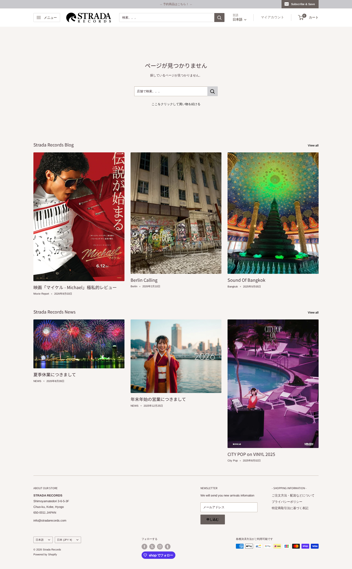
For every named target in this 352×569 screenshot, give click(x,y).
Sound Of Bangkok (246, 280)
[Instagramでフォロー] (160, 546)
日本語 (40, 539)
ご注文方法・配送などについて (293, 495)
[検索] (219, 17)
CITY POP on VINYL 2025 (251, 454)
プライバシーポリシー (287, 501)
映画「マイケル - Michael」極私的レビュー (75, 287)
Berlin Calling (144, 280)
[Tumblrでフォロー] (167, 546)
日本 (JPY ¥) (64, 539)
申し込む (213, 519)
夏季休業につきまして (54, 374)
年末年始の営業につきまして (158, 399)
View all (313, 145)
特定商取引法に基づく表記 (290, 508)
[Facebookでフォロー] (144, 546)
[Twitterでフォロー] (152, 546)
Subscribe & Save (303, 4)
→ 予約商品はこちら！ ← (176, 4)
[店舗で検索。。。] (212, 91)
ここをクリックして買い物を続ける (176, 104)
